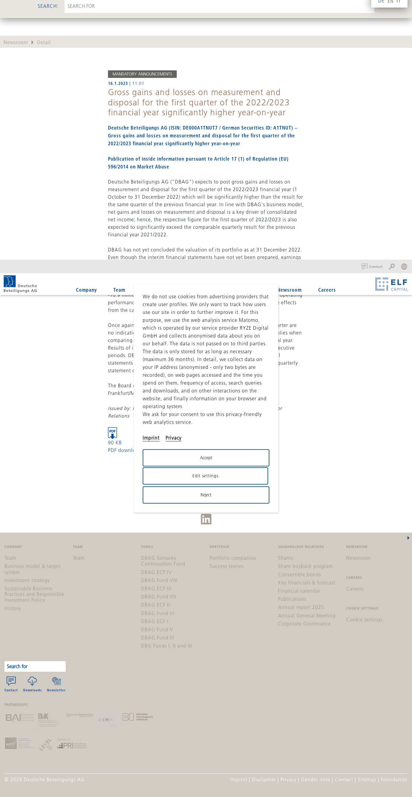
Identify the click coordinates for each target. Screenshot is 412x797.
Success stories (227, 566)
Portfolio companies (233, 558)
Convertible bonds (299, 574)
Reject (206, 495)
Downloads (32, 690)
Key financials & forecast (306, 583)
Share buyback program (305, 566)
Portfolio (182, 289)
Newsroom (289, 289)
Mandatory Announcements (142, 74)
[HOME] (20, 284)
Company (86, 289)
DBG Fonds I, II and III (166, 646)
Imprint (238, 779)
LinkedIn (206, 519)
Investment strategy (27, 580)
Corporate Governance (304, 624)
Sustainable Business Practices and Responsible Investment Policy (34, 594)
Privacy (288, 779)
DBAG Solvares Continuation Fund (163, 561)
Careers (327, 289)
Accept (206, 457)
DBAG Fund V (157, 629)
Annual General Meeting (307, 616)
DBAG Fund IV (158, 638)
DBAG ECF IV (156, 572)
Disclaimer (264, 779)
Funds (148, 289)
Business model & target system (33, 569)
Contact (11, 690)
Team (119, 289)
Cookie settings (364, 619)
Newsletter (56, 690)
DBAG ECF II (155, 605)
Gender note (315, 779)
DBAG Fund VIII (159, 580)
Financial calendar (299, 591)
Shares (285, 558)
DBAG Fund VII (158, 597)
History (13, 608)
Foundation (394, 779)
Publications (292, 599)
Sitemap (367, 779)
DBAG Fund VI (158, 613)
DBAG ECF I (155, 621)
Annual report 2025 (301, 607)
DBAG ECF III (156, 588)
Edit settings (205, 476)
